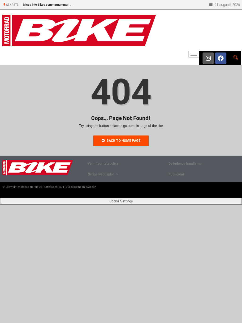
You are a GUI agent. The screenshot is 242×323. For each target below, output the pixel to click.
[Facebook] (220, 58)
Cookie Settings (121, 201)
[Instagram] (208, 58)
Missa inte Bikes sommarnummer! (46, 4)
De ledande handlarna (185, 163)
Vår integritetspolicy (103, 163)
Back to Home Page (123, 141)
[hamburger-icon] (193, 54)
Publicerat (176, 174)
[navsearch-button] (236, 57)
